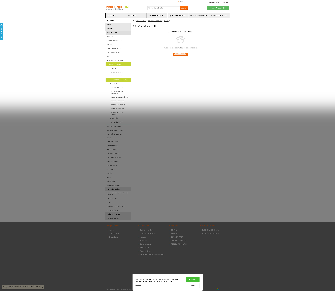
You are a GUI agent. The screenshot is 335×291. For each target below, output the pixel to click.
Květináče (113, 83)
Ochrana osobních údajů (148, 233)
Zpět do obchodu (180, 54)
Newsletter (143, 240)
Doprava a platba (214, 2)
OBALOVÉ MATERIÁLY (113, 185)
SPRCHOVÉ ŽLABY (112, 198)
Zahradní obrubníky (113, 48)
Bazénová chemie (112, 142)
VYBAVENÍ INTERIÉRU (113, 189)
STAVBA (109, 25)
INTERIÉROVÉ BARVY (113, 210)
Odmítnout (193, 285)
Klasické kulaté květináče (120, 97)
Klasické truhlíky (117, 72)
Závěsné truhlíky (117, 76)
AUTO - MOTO (111, 169)
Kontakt (225, 2)
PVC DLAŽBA (110, 44)
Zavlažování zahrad (113, 52)
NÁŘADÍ (109, 138)
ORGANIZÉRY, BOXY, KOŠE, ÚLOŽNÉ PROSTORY (117, 193)
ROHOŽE (109, 202)
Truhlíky (113, 68)
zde (171, 281)
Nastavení (138, 285)
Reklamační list (145, 251)
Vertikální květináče (118, 105)
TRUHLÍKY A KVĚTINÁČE (114, 64)
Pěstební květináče (117, 109)
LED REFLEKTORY (112, 165)
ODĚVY (109, 177)
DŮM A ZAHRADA (112, 32)
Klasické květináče (117, 87)
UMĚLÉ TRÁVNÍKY (112, 149)
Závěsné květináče (117, 101)
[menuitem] (115, 15)
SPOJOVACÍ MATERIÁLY (114, 157)
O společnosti (113, 237)
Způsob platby (144, 247)
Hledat (183, 8)
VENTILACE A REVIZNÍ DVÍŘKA (115, 206)
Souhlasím (194, 279)
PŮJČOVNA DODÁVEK (113, 214)
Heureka (142, 237)
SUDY (108, 56)
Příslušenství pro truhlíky (120, 80)
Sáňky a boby (111, 181)
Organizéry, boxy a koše (115, 130)
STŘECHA (110, 28)
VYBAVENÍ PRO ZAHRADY (114, 134)
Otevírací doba (114, 233)
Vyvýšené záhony (116, 122)
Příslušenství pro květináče (117, 113)
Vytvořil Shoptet (224, 289)
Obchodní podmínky (146, 230)
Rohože (109, 173)
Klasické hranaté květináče (117, 92)
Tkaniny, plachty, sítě (114, 40)
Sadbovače (114, 118)
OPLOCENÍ (110, 36)
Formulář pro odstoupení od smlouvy (152, 254)
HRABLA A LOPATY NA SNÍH (115, 60)
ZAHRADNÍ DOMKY (112, 146)
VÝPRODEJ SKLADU (113, 218)
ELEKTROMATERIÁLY (113, 161)
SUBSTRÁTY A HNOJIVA (114, 126)
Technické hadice (113, 153)
